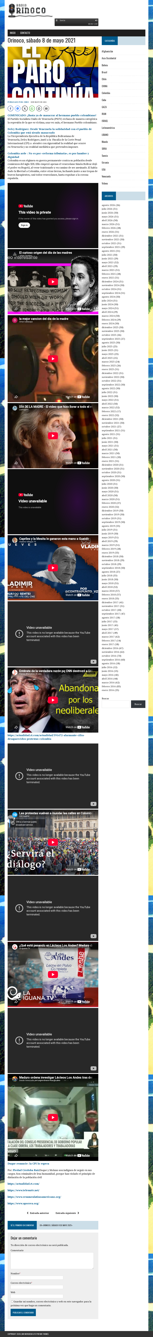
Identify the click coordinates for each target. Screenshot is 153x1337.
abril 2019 (107, 541)
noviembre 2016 (110, 652)
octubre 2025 (109, 243)
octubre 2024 (109, 289)
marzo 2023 (108, 361)
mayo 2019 (108, 537)
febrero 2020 (109, 503)
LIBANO (105, 135)
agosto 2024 (108, 296)
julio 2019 (107, 529)
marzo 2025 (108, 270)
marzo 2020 (108, 499)
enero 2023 (108, 369)
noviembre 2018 (110, 560)
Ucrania (105, 162)
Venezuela (106, 176)
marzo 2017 (108, 636)
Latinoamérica (108, 128)
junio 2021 (107, 442)
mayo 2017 (108, 629)
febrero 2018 (109, 594)
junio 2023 (107, 350)
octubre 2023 (109, 335)
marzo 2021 (108, 453)
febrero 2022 (109, 411)
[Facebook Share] (10, 108)
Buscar (105, 698)
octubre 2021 (109, 426)
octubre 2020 (109, 472)
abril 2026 (107, 220)
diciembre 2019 (110, 510)
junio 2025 (107, 258)
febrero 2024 (109, 319)
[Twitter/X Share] (25, 108)
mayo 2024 (108, 308)
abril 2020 (107, 495)
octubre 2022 (109, 380)
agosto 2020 (108, 480)
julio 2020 (107, 483)
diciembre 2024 (110, 281)
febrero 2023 (109, 365)
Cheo (26, 102)
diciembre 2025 (110, 235)
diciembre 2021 (110, 419)
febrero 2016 (109, 686)
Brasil (104, 72)
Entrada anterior (39, 1213)
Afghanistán (107, 51)
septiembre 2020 (111, 476)
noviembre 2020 (110, 468)
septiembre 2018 (111, 567)
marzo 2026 (108, 224)
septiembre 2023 (111, 338)
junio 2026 (107, 212)
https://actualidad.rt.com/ (23, 1183)
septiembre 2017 (111, 613)
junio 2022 (107, 396)
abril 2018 (107, 587)
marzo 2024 (108, 315)
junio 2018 (107, 579)
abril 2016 (107, 678)
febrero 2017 (109, 640)
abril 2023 (107, 358)
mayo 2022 (108, 399)
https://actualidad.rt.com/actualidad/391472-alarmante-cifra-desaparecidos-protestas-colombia (46, 737)
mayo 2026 (108, 216)
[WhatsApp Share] (32, 108)
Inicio (13, 33)
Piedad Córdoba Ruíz (26, 1170)
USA (103, 169)
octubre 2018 (109, 564)
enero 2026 (108, 231)
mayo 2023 (108, 354)
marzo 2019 (108, 545)
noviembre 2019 (110, 514)
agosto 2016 (108, 663)
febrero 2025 (109, 273)
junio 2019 (107, 533)
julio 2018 (107, 575)
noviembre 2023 (110, 331)
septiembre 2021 (111, 430)
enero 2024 (108, 323)
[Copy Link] (39, 108)
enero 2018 (108, 598)
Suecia (105, 155)
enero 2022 (108, 415)
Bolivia (105, 65)
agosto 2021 (108, 434)
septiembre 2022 (111, 384)
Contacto (25, 33)
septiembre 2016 (111, 659)
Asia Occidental (109, 58)
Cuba (104, 100)
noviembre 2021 (110, 422)
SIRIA (104, 148)
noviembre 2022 (110, 377)
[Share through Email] (46, 108)
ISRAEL (105, 121)
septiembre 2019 (111, 522)
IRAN (104, 114)
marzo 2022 (108, 407)
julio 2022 (107, 392)
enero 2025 (108, 277)
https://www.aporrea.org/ (23, 1203)
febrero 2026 (109, 228)
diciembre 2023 (110, 327)
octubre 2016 (109, 655)
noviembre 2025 (110, 239)
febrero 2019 (109, 548)
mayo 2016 (108, 674)
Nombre (15, 1273)
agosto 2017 (108, 617)
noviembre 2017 (110, 606)
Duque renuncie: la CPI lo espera (28, 1163)
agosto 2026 (108, 205)
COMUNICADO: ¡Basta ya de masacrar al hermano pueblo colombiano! (52, 115)
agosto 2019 (108, 526)
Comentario (17, 1250)
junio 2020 (107, 487)
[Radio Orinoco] (76, 10)
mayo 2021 (108, 445)
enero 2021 (108, 461)
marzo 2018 (108, 590)
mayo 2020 (108, 491)
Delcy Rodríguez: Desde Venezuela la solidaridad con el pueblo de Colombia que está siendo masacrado (50, 130)
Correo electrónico (21, 1282)
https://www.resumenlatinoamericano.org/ (34, 1197)
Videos (105, 183)
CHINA (104, 86)
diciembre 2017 (110, 602)
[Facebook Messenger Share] (17, 108)
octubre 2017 (109, 610)
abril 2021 (107, 449)
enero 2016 (108, 690)
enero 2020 (108, 506)
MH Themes (44, 1334)
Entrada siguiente (66, 1213)
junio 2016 (107, 671)
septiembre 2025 (111, 247)
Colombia (106, 93)
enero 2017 (108, 644)
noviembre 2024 (110, 285)
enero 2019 (108, 552)
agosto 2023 (108, 342)
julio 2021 (107, 438)
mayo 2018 (108, 583)
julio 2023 (107, 346)
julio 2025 (107, 254)
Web (13, 1292)
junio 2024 (107, 304)
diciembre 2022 (110, 373)
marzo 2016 (108, 682)
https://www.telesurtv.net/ (23, 1190)
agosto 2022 (108, 388)
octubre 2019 (109, 518)
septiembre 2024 (111, 293)
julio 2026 (107, 208)
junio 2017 (107, 625)
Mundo (105, 142)
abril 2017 (107, 632)
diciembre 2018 (110, 556)
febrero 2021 (109, 457)
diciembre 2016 (110, 648)
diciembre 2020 (110, 464)
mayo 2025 (108, 262)
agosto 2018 (108, 571)
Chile (104, 79)
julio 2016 (107, 667)
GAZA (104, 107)
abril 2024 (107, 312)
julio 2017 (107, 621)
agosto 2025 (108, 251)
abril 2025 (107, 266)
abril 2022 (107, 403)
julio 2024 (107, 300)
